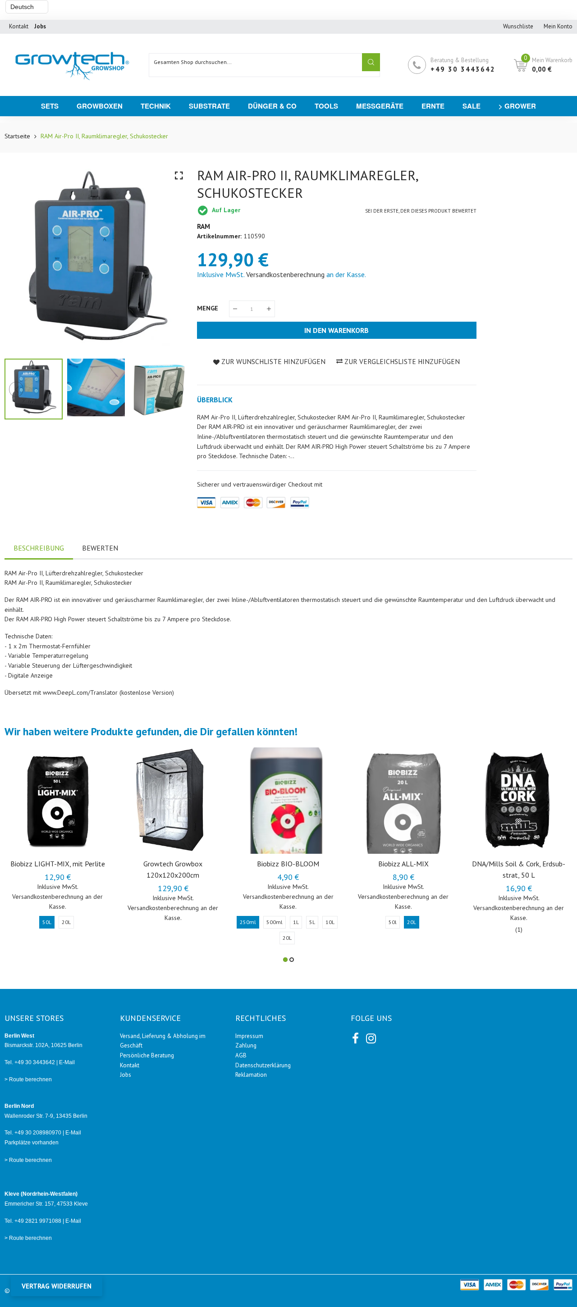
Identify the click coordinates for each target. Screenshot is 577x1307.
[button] (285, 959)
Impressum (249, 1036)
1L (296, 922)
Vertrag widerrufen (57, 1286)
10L (329, 922)
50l (393, 922)
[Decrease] (235, 309)
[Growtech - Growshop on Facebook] (355, 1036)
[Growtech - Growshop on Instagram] (370, 1036)
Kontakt (18, 26)
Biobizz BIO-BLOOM (288, 863)
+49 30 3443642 (462, 69)
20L (66, 922)
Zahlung (245, 1045)
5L (312, 922)
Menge (208, 308)
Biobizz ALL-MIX (403, 863)
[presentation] (23, 258)
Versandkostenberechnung (285, 274)
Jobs (125, 1075)
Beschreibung (39, 547)
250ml (248, 922)
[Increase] (269, 309)
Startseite (17, 136)
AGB (241, 1055)
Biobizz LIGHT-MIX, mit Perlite (57, 863)
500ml (274, 922)
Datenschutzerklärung (263, 1065)
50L (46, 922)
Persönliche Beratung (147, 1055)
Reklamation (251, 1075)
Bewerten (100, 547)
